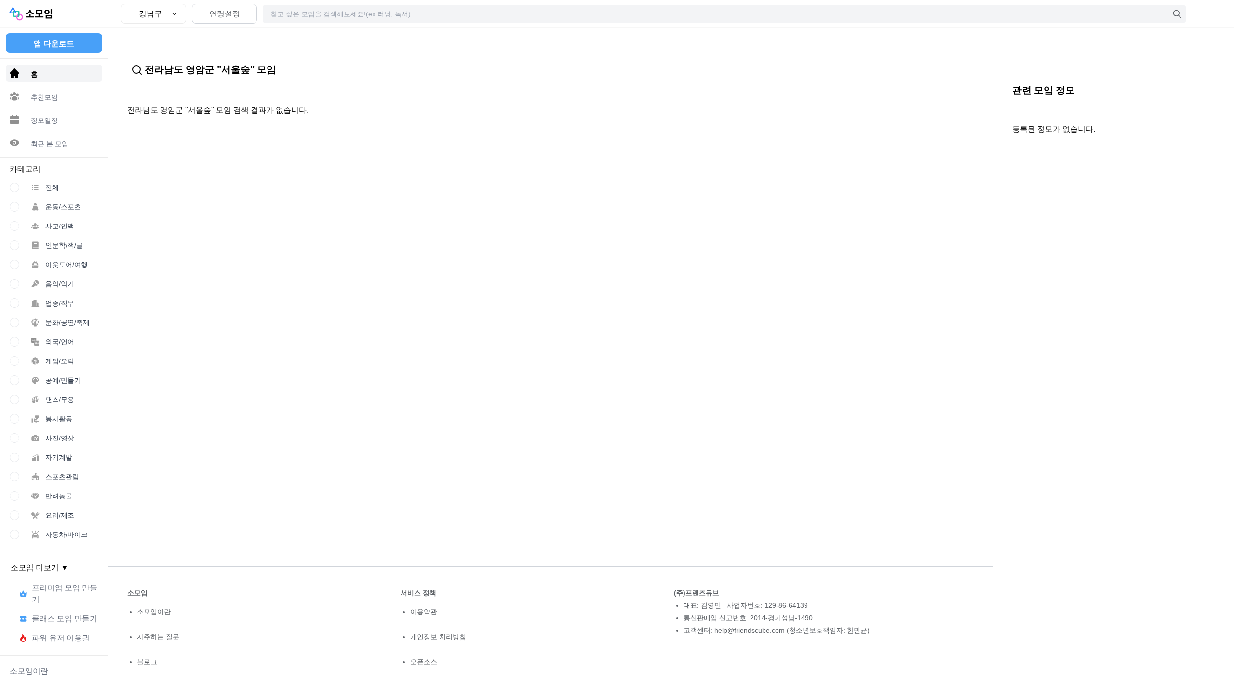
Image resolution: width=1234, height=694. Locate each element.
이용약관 (423, 611)
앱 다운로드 (54, 44)
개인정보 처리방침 (438, 637)
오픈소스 (423, 662)
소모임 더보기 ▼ (39, 567)
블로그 (147, 662)
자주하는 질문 (158, 637)
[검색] (1177, 14)
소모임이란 (154, 611)
